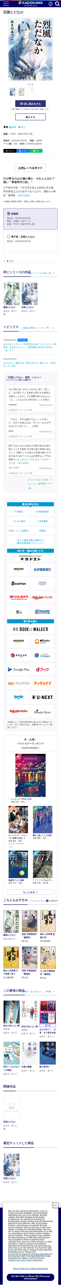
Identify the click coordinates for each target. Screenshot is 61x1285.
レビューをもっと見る (38, 479)
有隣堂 (42, 530)
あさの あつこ (17, 127)
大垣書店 (18, 511)
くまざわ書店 (18, 521)
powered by (32, 484)
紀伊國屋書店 (42, 511)
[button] (54, 93)
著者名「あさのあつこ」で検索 (36, 991)
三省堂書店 (42, 521)
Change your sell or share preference (25, 1260)
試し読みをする (32, 103)
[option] (12, 1113)
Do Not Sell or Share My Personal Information (29, 1254)
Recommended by (38, 901)
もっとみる (29, 892)
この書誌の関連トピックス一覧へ (35, 328)
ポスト (11, 151)
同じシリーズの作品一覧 (39, 273)
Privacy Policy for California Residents (30, 1268)
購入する (30, 117)
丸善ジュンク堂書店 (18, 530)
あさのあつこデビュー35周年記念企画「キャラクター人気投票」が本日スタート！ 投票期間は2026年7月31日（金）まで (30, 347)
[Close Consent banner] (55, 1205)
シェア (24, 151)
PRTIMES (22, 340)
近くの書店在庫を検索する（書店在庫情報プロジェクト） (30, 541)
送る (37, 151)
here (37, 1227)
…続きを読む (23, 195)
